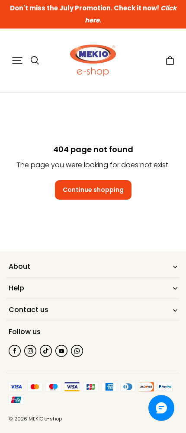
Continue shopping (93, 189)
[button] (17, 60)
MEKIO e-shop (45, 418)
